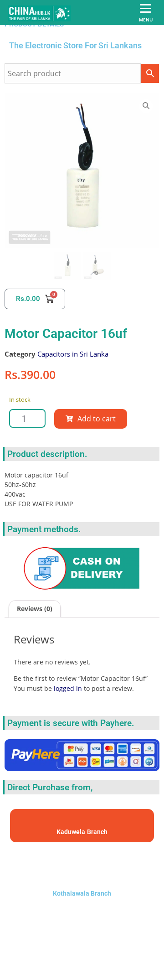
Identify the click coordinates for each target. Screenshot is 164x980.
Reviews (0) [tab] (34, 608)
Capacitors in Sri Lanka (72, 353)
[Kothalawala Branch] (82, 863)
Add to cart (96, 419)
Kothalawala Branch (82, 893)
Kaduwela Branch (82, 831)
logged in (68, 688)
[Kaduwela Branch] (82, 821)
